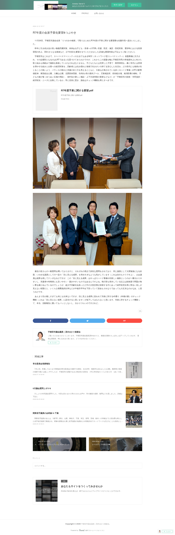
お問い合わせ (99, 13)
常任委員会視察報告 (41, 363)
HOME (73, 13)
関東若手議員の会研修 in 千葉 (46, 413)
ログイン (134, 5)
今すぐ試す (118, 4)
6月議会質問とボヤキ (42, 388)
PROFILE (85, 13)
